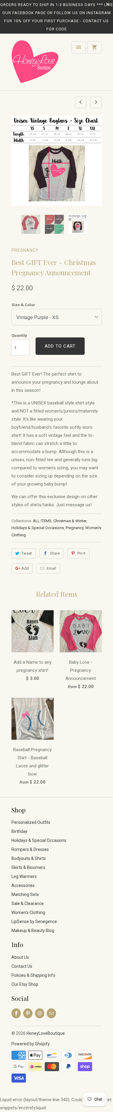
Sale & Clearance (27, 903)
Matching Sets (25, 894)
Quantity (19, 335)
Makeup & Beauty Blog (32, 930)
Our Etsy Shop (24, 984)
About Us (20, 957)
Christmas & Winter (69, 521)
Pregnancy (25, 250)
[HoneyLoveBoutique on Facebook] (16, 1013)
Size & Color (23, 305)
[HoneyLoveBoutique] (35, 64)
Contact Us (21, 966)
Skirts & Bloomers (28, 867)
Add (25, 568)
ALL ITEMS (42, 521)
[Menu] (78, 47)
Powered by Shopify (30, 1043)
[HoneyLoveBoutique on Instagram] (39, 1013)
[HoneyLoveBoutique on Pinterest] (28, 1013)
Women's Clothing (28, 912)
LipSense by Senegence (34, 921)
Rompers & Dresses (30, 849)
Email (51, 568)
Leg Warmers (24, 876)
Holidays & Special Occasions (37, 528)
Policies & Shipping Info (33, 975)
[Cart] (94, 47)
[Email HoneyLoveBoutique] (51, 1013)
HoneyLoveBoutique (46, 1033)
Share (55, 553)
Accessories (23, 885)
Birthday (19, 831)
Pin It (81, 553)
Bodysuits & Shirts (28, 858)
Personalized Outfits (30, 822)
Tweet (26, 553)
